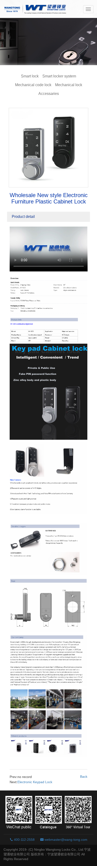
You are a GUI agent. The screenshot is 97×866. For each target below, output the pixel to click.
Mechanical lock (68, 85)
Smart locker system (59, 76)
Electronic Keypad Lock (34, 782)
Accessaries (48, 94)
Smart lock (30, 76)
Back (83, 776)
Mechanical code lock (33, 85)
